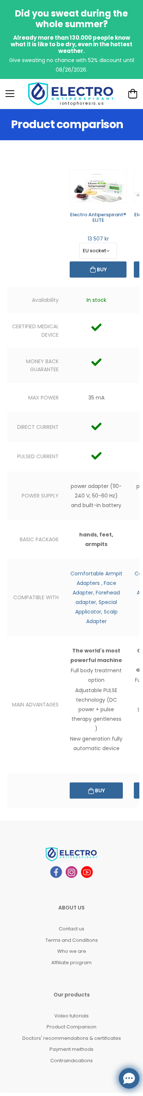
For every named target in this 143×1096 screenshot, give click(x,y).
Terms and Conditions (71, 940)
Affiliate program (71, 962)
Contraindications (71, 1060)
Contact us (71, 928)
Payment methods (72, 1049)
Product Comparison (71, 1026)
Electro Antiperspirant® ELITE (98, 217)
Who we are (71, 951)
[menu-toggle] (10, 93)
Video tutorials (71, 1015)
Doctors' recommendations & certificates (71, 1038)
